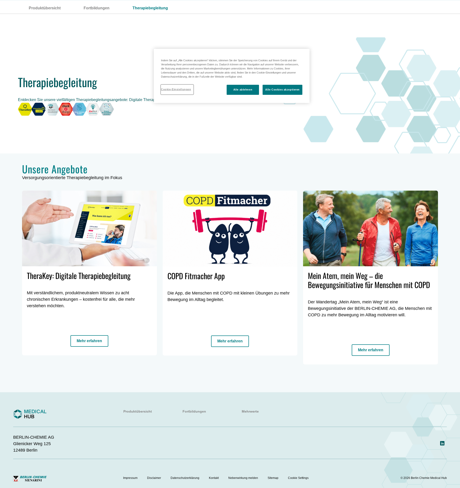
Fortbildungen (96, 8)
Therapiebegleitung (150, 8)
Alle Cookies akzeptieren (282, 89)
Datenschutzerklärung (185, 478)
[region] (232, 76)
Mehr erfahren (89, 341)
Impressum (130, 478)
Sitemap (273, 478)
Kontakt (214, 478)
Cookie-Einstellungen (176, 89)
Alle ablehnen (242, 89)
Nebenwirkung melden (243, 478)
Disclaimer (154, 478)
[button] (89, 341)
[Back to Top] (440, 387)
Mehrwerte (250, 411)
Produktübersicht (45, 8)
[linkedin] (442, 443)
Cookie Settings (298, 478)
